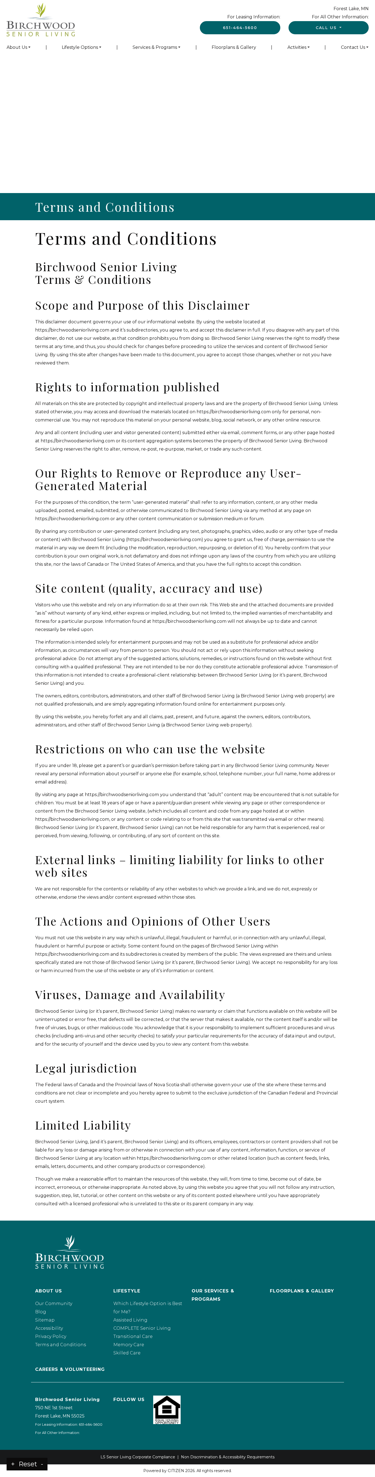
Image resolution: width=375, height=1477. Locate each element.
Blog (40, 1311)
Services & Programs (155, 47)
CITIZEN (176, 1470)
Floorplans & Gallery (234, 47)
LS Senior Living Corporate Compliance (137, 1457)
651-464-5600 (240, 27)
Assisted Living (130, 1320)
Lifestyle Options (80, 47)
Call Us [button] (327, 27)
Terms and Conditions (60, 1344)
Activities (296, 47)
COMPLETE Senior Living (142, 1328)
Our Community (53, 1303)
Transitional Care (133, 1336)
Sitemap (45, 1320)
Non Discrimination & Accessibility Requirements (228, 1457)
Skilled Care (127, 1353)
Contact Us (353, 47)
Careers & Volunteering (70, 1369)
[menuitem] (18, 47)
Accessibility (49, 1328)
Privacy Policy (50, 1336)
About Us (17, 47)
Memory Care (128, 1344)
